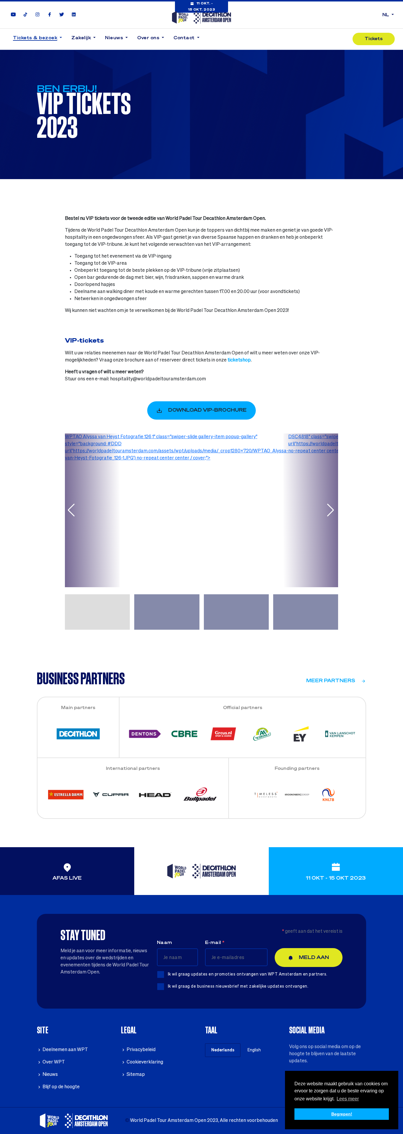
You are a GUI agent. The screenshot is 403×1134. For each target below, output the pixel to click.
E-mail (215, 943)
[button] (37, 39)
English (254, 1050)
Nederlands (222, 1050)
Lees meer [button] (348, 1098)
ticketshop (239, 360)
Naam (164, 943)
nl (386, 15)
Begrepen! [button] (341, 1114)
